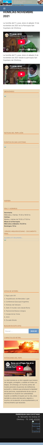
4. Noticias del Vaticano (12, 305)
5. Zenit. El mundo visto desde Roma (17, 308)
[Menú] (4, 8)
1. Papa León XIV (10, 295)
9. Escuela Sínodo (10, 320)
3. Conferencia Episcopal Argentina (16, 302)
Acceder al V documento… (13, 238)
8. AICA (6, 317)
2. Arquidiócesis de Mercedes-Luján (16, 299)
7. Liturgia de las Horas (12, 314)
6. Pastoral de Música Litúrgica (15, 311)
